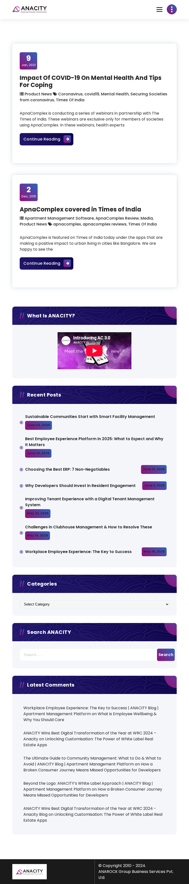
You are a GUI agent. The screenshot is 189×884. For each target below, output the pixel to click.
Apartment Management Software (59, 218)
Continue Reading (48, 139)
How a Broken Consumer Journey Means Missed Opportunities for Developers (92, 767)
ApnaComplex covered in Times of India (80, 209)
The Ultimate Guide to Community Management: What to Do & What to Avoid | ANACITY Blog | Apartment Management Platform (92, 761)
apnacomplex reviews (104, 224)
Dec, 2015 (28, 192)
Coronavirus (70, 94)
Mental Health (115, 94)
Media (147, 218)
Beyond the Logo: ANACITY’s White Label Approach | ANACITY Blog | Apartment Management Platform (88, 786)
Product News (38, 94)
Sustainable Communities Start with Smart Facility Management (90, 416)
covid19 (91, 94)
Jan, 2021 (28, 60)
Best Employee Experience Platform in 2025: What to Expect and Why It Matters (94, 442)
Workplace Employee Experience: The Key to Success (78, 552)
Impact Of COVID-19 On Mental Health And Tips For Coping (90, 81)
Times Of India (70, 100)
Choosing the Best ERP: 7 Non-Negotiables (67, 469)
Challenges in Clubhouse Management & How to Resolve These (88, 527)
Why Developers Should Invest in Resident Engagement (81, 485)
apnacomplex (67, 224)
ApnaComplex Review (117, 218)
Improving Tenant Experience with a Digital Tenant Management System (90, 502)
